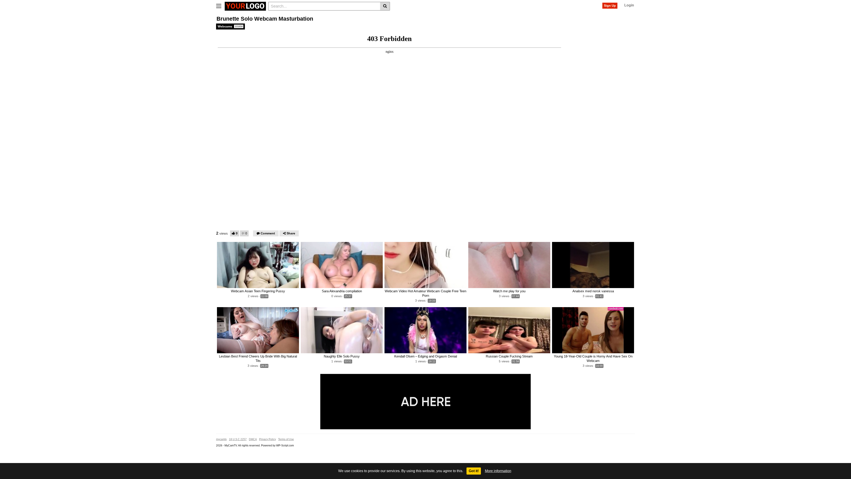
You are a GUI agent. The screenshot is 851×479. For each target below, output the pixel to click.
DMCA (253, 439)
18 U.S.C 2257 (238, 439)
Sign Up (610, 5)
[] (385, 6)
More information (498, 471)
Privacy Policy (267, 439)
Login (629, 5)
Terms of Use (286, 439)
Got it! (474, 471)
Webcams (230, 26)
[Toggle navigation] (220, 5)
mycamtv (221, 439)
